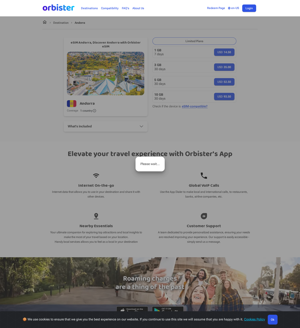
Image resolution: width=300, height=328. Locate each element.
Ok (272, 319)
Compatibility (110, 8)
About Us (138, 8)
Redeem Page (216, 8)
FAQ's (125, 8)
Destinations (89, 8)
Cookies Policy (254, 319)
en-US (233, 8)
